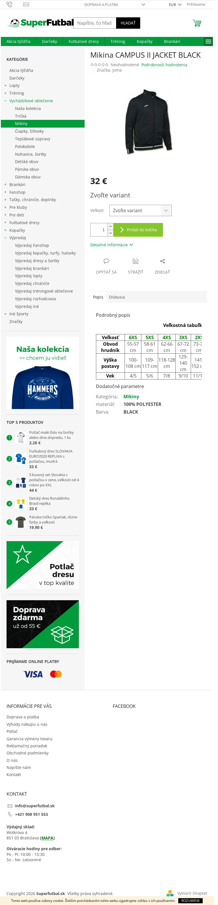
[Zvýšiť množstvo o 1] (110, 226)
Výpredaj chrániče (32, 283)
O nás (12, 760)
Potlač (12, 731)
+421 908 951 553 (31, 814)
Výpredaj (17, 237)
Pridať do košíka (142, 229)
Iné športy (18, 313)
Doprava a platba (101, 4)
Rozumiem (190, 900)
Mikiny (21, 123)
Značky (15, 321)
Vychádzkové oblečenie (31, 100)
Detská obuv (26, 161)
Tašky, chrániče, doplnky (32, 199)
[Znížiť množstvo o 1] (110, 233)
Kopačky (17, 230)
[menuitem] (18, 41)
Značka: (109, 70)
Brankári (17, 184)
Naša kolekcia (28, 108)
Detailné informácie (109, 244)
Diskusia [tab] (117, 297)
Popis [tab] (98, 297)
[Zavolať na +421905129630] (15, 4)
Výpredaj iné (27, 306)
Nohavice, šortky (30, 154)
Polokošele (25, 146)
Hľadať (128, 23)
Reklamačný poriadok (27, 745)
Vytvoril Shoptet (192, 893)
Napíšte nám (19, 767)
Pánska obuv (27, 169)
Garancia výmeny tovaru (30, 738)
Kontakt (14, 774)
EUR (173, 4)
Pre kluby (18, 207)
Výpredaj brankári (32, 268)
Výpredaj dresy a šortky (37, 260)
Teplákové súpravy (32, 138)
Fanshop (17, 192)
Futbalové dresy (24, 222)
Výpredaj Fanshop (32, 245)
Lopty (14, 85)
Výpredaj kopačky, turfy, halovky (45, 253)
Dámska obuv (28, 177)
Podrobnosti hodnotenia (164, 64)
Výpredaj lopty (28, 275)
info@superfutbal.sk (35, 805)
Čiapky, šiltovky (29, 131)
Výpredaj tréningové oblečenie (44, 291)
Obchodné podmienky (28, 753)
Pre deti (16, 215)
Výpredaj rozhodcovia (35, 298)
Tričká (20, 116)
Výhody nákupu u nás (27, 724)
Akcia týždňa (21, 70)
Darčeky (16, 78)
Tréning (16, 93)
